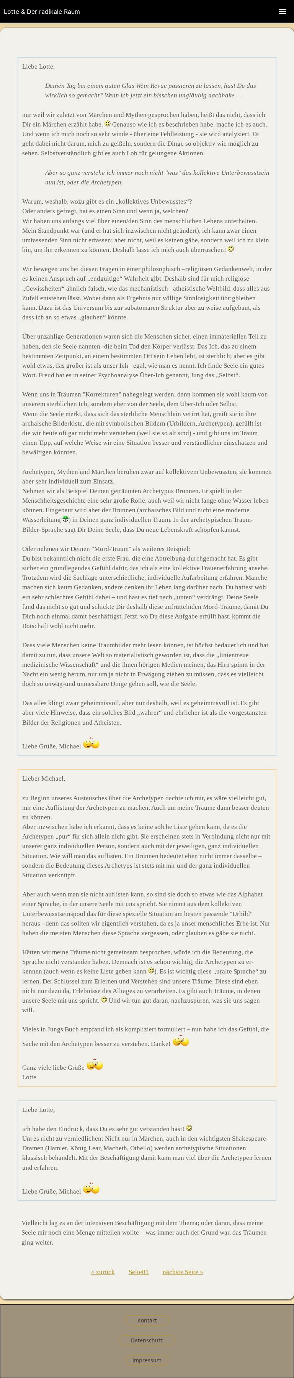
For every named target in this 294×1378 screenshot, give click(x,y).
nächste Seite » (183, 1272)
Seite (135, 1272)
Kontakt (147, 1320)
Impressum (147, 1360)
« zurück (103, 1272)
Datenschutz (147, 1340)
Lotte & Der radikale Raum (42, 11)
